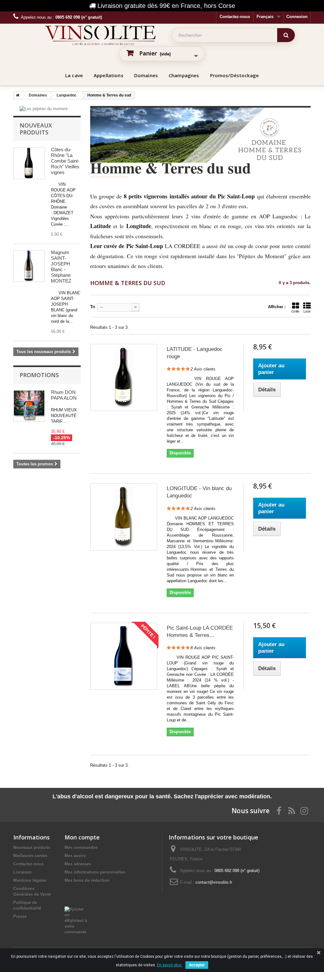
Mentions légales (30, 880)
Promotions (39, 375)
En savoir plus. (169, 965)
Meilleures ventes (30, 855)
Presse (20, 916)
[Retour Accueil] (16, 95)
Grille (295, 311)
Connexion (297, 16)
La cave (74, 75)
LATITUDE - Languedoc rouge (194, 352)
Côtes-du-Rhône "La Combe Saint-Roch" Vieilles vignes (65, 161)
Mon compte (82, 837)
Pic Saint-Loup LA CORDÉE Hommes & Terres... (200, 631)
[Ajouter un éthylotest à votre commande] (77, 909)
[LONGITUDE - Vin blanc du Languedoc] (123, 516)
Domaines (146, 75)
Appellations (108, 75)
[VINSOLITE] (100, 35)
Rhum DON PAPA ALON (64, 395)
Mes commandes (81, 847)
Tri (92, 306)
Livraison (22, 872)
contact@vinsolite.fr (214, 882)
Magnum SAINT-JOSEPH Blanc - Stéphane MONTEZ (61, 267)
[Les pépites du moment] (44, 108)
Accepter (197, 965)
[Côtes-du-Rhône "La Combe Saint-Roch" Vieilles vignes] (29, 163)
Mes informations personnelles (95, 872)
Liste (307, 311)
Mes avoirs (75, 855)
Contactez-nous (235, 16)
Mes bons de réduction (87, 880)
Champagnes (184, 75)
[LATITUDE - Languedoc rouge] (123, 377)
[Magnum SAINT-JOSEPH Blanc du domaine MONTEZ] (29, 266)
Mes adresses (78, 864)
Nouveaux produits (36, 129)
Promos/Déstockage (234, 75)
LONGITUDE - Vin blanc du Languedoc (199, 492)
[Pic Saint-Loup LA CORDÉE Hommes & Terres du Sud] (123, 656)
